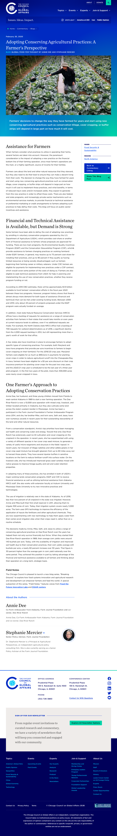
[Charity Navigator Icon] (103, 805)
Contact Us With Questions (81, 698)
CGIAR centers (39, 587)
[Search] (108, 2)
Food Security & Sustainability (91, 148)
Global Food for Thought (25, 52)
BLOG (8, 52)
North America (91, 159)
